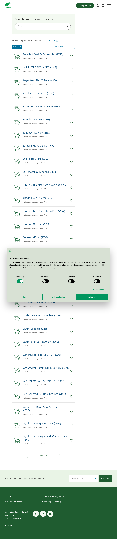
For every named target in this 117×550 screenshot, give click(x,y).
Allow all (91, 297)
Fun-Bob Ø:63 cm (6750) (36, 224)
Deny (25, 297)
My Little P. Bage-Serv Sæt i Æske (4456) (42, 409)
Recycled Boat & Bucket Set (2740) (42, 54)
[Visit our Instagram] (43, 514)
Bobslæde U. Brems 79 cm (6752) (41, 107)
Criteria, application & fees (16, 502)
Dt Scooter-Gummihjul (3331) (39, 172)
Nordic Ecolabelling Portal (52, 496)
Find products (85, 5)
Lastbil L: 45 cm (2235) (35, 329)
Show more (43, 455)
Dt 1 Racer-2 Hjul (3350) (35, 159)
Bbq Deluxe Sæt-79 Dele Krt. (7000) (43, 381)
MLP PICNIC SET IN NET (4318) (39, 67)
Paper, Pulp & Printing (51, 502)
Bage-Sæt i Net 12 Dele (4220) (40, 80)
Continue (105, 478)
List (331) (17, 46)
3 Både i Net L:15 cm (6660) (38, 198)
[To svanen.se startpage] (8, 5)
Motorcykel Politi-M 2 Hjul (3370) (41, 355)
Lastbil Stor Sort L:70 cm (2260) (40, 342)
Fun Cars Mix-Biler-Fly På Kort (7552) (43, 211)
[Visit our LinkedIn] (50, 514)
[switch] (45, 281)
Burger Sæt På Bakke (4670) (38, 146)
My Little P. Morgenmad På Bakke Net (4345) (44, 438)
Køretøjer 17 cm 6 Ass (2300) (39, 303)
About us (9, 496)
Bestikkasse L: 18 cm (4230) (38, 93)
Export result (50, 41)
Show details (98, 290)
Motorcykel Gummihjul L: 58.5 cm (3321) (45, 368)
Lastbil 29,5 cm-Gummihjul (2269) (41, 315)
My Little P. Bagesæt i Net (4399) (41, 423)
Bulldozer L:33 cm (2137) (36, 133)
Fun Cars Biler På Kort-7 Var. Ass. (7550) (45, 185)
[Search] (97, 5)
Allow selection (58, 297)
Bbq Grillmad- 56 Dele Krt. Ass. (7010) (44, 394)
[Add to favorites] (72, 56)
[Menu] (109, 6)
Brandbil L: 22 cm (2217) (36, 119)
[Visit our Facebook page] (36, 514)
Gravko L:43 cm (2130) (35, 237)
